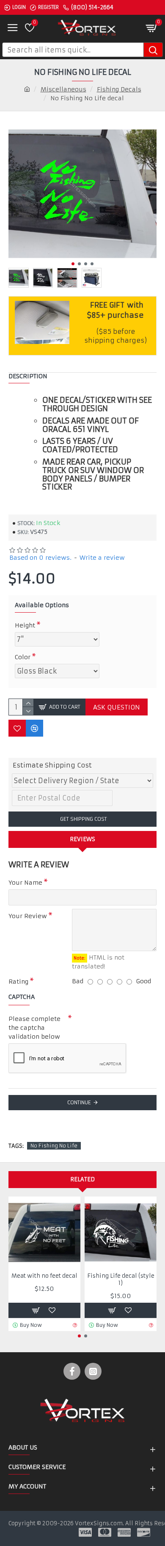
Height (25, 625)
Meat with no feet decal (44, 1276)
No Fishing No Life (53, 1145)
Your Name (25, 882)
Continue (79, 1102)
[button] (73, 263)
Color (22, 657)
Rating (18, 981)
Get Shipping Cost (82, 819)
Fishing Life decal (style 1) (120, 1280)
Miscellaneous (63, 89)
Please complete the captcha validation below (34, 1027)
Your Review (27, 916)
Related (82, 1179)
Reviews (82, 839)
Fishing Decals (119, 89)
